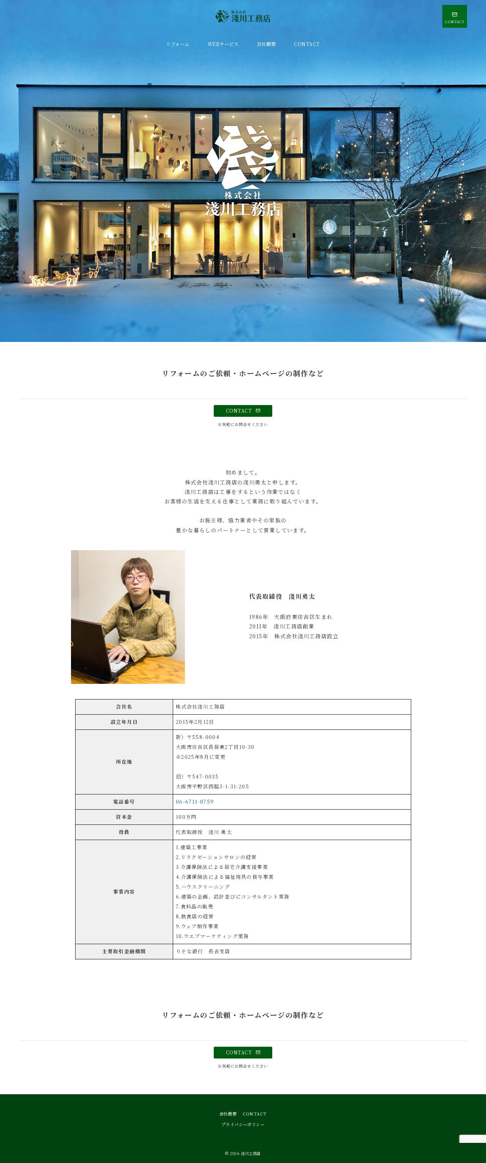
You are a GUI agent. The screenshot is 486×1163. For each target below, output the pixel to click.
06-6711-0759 (195, 801)
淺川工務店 (251, 1153)
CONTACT (239, 410)
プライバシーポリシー (243, 1124)
